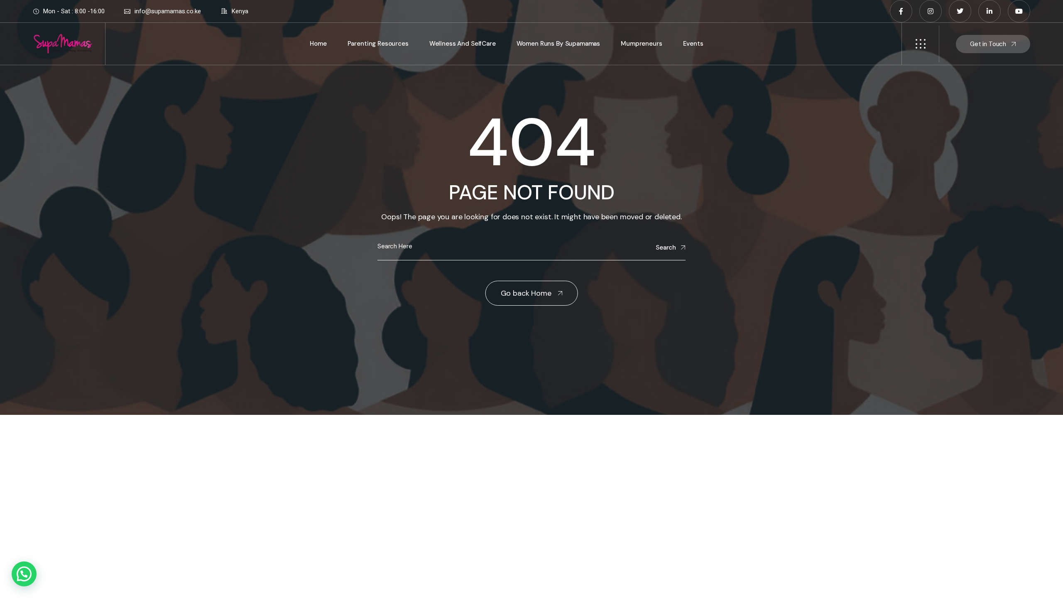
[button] (24, 573)
